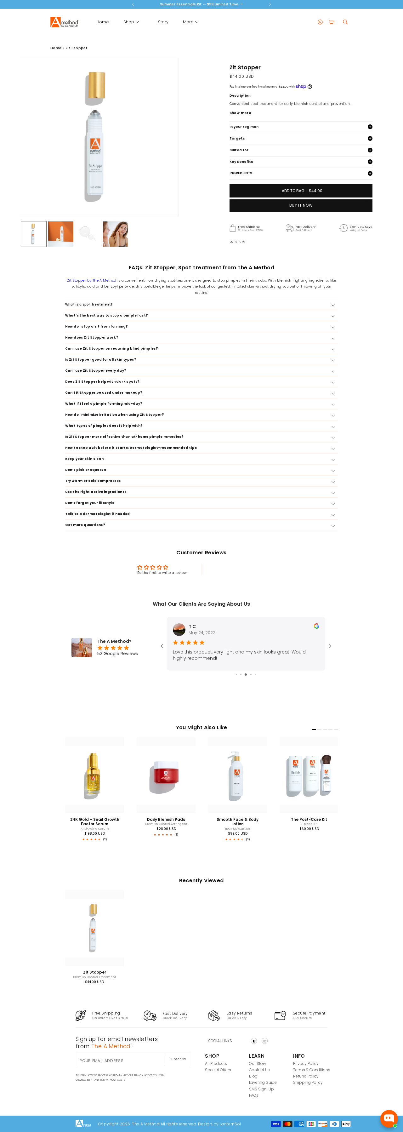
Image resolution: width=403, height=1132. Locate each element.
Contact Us (259, 1069)
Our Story (257, 1063)
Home (56, 48)
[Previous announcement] (133, 4)
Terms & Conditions (311, 1069)
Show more (241, 112)
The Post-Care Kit (309, 819)
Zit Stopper (76, 48)
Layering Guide (263, 1082)
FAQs (253, 1095)
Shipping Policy (308, 1082)
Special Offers (218, 1069)
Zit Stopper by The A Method (91, 280)
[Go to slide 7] (251, 674)
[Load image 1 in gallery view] (33, 234)
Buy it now (301, 205)
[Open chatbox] (389, 1119)
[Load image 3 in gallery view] (88, 234)
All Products (216, 1063)
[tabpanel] (88, 790)
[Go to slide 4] (236, 674)
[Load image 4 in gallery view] (115, 234)
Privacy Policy (306, 1063)
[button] (128, 22)
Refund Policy (306, 1076)
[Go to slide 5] (240, 674)
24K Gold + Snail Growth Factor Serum (94, 821)
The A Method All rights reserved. (164, 1123)
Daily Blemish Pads (166, 819)
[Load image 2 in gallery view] (60, 234)
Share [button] (240, 241)
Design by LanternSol (219, 1123)
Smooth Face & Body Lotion (237, 821)
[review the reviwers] (316, 627)
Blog (253, 1076)
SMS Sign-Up (261, 1089)
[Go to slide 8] (255, 674)
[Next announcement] (270, 4)
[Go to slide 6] (246, 674)
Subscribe (177, 1059)
